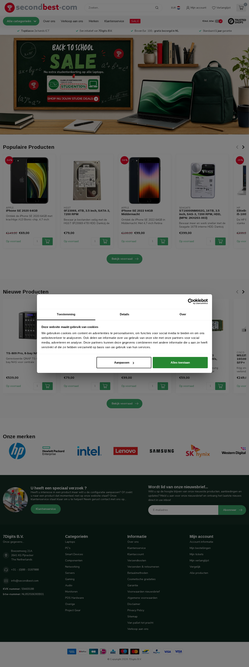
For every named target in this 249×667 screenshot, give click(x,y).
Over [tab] (183, 314)
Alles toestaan (180, 362)
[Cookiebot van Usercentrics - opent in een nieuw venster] (191, 301)
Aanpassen (121, 362)
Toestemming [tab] (66, 314)
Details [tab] (124, 314)
